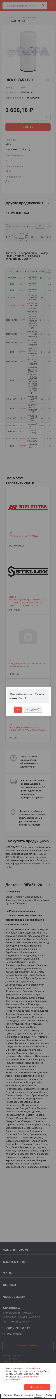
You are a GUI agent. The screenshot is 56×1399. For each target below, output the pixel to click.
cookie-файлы (31, 1368)
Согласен (37, 1387)
